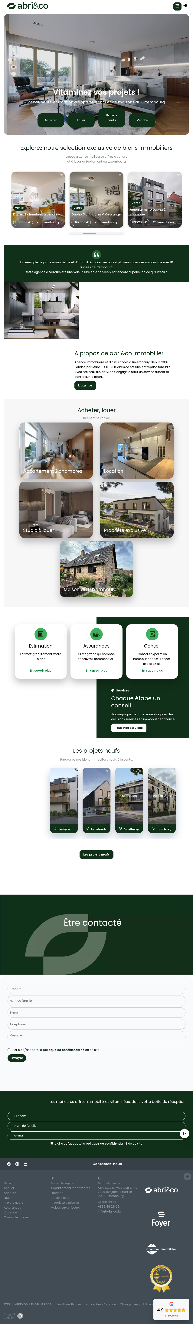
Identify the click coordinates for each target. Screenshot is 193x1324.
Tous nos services (129, 728)
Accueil (9, 1188)
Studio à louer (61, 1198)
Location (57, 1193)
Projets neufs (111, 117)
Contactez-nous (16, 1217)
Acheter (51, 120)
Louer (81, 120)
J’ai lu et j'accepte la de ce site (56, 1050)
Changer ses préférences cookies (145, 1304)
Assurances (12, 1207)
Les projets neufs (96, 854)
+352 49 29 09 (108, 1206)
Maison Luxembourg (65, 1207)
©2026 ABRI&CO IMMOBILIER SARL (28, 1304)
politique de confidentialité (63, 1050)
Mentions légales (69, 1304)
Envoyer (17, 1058)
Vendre (142, 120)
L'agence (85, 385)
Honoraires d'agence (100, 1304)
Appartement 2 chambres (70, 1188)
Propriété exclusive (65, 1202)
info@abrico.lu (109, 1211)
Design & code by (9, 1316)
